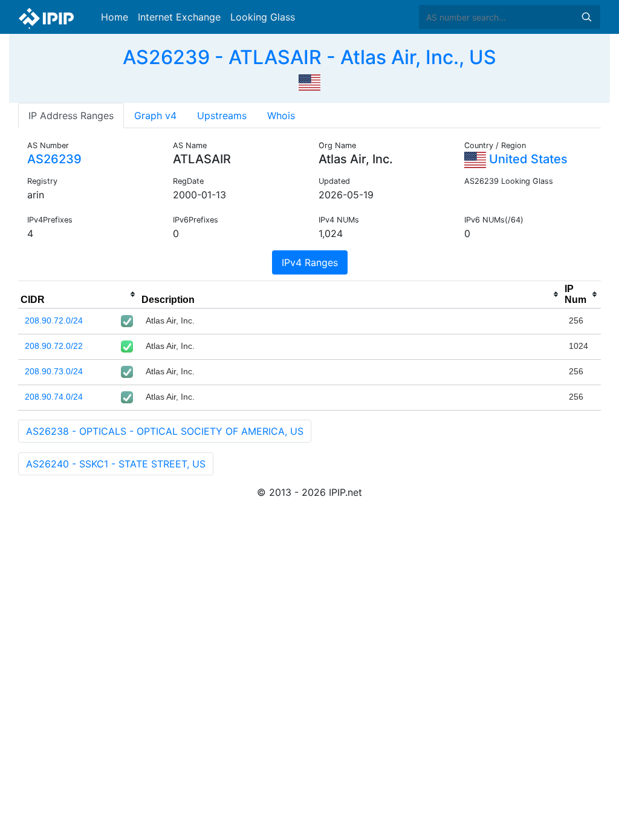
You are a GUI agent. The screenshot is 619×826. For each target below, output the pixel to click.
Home (114, 17)
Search (586, 17)
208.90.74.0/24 (54, 397)
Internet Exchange (179, 17)
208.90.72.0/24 (54, 320)
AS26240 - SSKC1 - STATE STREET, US (116, 464)
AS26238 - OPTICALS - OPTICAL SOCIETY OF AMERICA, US (164, 431)
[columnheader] (78, 294)
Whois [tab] (281, 115)
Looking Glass (262, 17)
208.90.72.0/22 (54, 346)
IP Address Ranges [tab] (71, 115)
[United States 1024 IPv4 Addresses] (309, 81)
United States (527, 159)
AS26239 (54, 159)
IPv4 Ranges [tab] (310, 262)
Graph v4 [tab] (155, 115)
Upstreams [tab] (222, 115)
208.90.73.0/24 (54, 371)
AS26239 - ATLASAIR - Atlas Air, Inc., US (309, 57)
